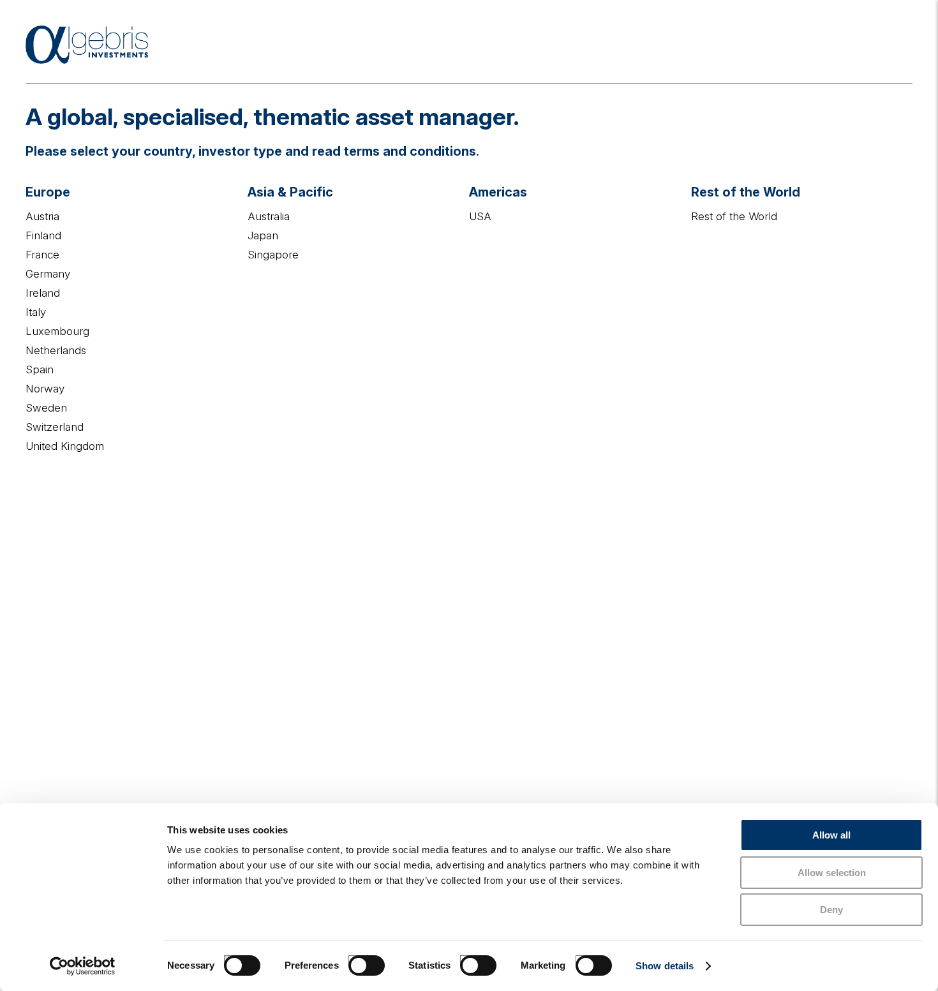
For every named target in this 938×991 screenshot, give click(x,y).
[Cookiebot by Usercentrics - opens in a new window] (82, 966)
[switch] (353, 960)
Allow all (831, 835)
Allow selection (832, 872)
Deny (831, 909)
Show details (665, 965)
